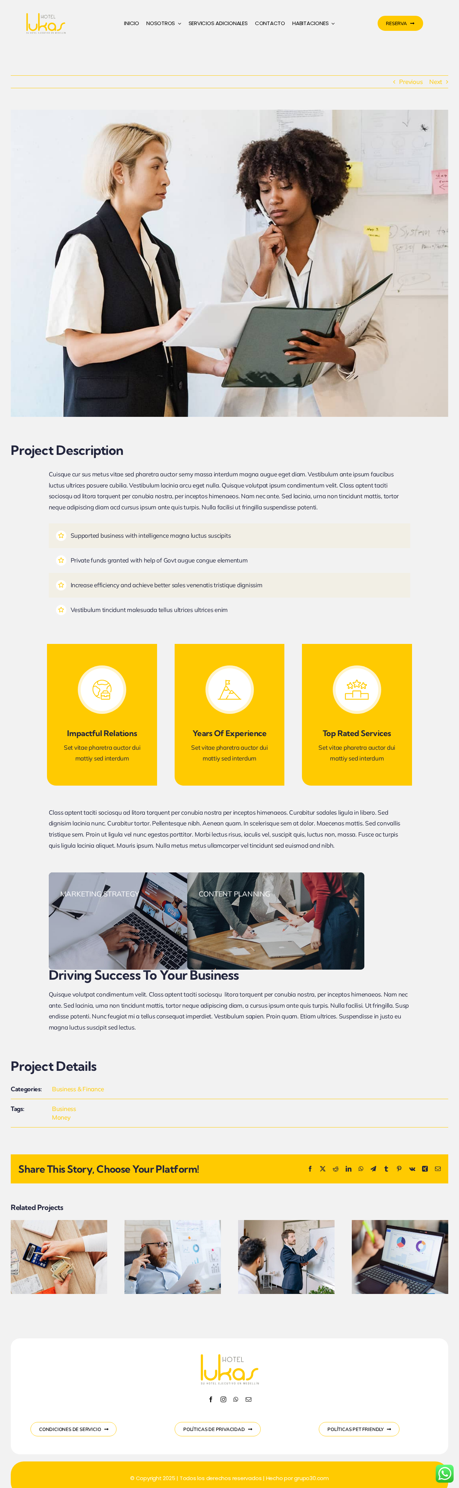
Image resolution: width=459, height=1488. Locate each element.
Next (435, 81)
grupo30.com (311, 1478)
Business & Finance (78, 1089)
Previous (410, 81)
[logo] (46, 13)
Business (64, 1108)
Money (61, 1117)
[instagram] (223, 1399)
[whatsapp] (235, 1399)
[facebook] (211, 1399)
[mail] (248, 1399)
